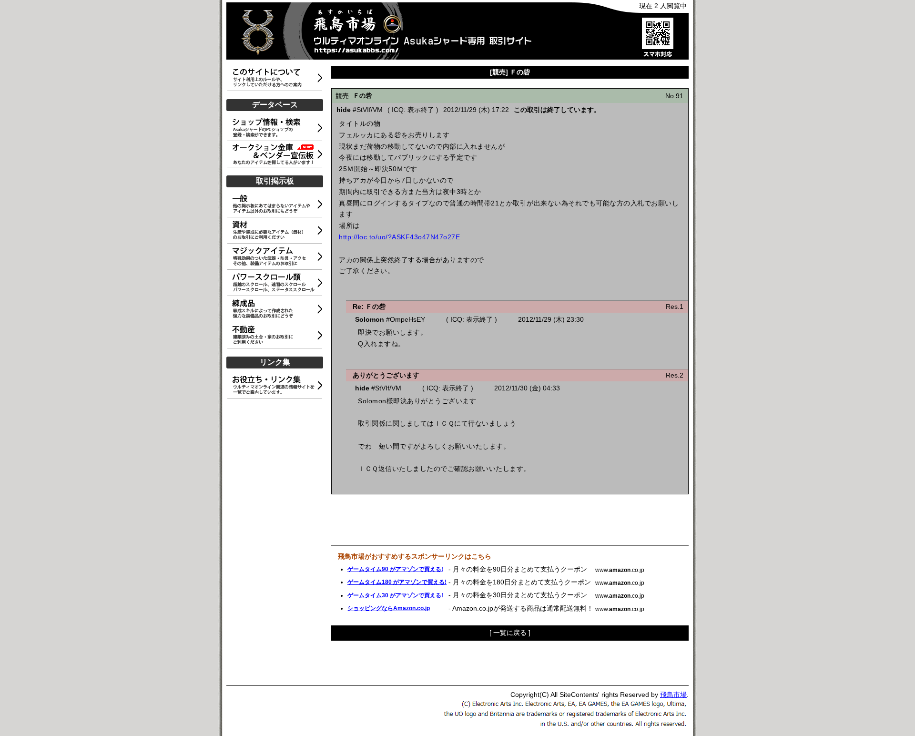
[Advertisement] (276, 542)
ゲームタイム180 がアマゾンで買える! (397, 582)
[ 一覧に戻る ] (509, 632)
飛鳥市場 (673, 694)
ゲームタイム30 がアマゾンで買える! (395, 595)
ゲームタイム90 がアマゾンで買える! (395, 569)
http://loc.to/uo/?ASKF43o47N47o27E (399, 237)
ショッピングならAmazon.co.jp (388, 608)
